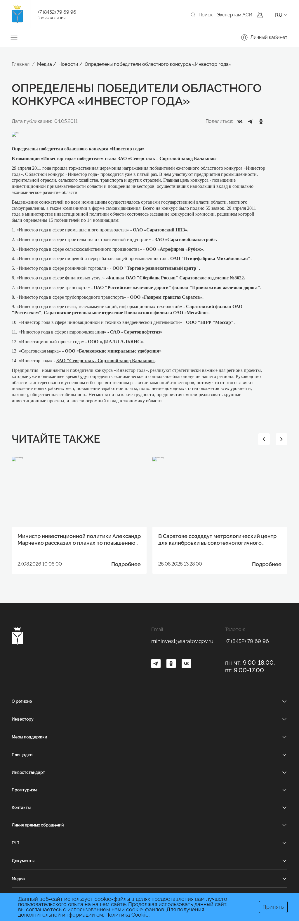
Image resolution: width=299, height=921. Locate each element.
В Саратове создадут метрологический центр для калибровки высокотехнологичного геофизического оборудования (217, 540)
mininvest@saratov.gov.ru (182, 641)
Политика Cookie (127, 915)
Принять (273, 907)
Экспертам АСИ (234, 15)
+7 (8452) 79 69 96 (56, 12)
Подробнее (126, 564)
